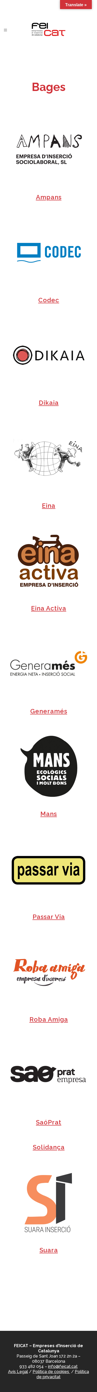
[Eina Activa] (48, 561)
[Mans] (48, 766)
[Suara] (48, 1202)
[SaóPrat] (48, 1075)
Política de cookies (51, 1371)
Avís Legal (18, 1371)
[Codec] (48, 252)
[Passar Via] (48, 869)
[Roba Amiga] (48, 972)
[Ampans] (48, 149)
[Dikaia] (48, 355)
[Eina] (48, 458)
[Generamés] (48, 663)
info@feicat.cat (63, 1366)
